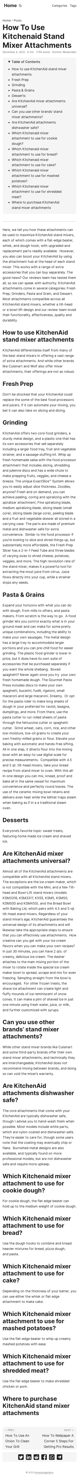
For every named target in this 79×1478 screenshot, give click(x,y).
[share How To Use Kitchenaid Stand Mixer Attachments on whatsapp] (52, 1458)
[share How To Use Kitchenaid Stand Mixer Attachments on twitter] (21, 1458)
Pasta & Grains (23, 90)
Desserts (19, 96)
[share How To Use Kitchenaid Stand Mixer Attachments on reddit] (36, 1458)
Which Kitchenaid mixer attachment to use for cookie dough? (34, 138)
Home (10, 5)
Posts (17, 20)
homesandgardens (43, 1472)
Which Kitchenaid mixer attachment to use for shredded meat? (37, 191)
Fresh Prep (20, 80)
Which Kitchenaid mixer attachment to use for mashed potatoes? (35, 175)
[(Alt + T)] (20, 5)
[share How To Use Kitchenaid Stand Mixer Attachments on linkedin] (28, 1458)
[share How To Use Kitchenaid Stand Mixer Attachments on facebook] (44, 1458)
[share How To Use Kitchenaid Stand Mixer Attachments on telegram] (59, 1458)
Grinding (18, 85)
